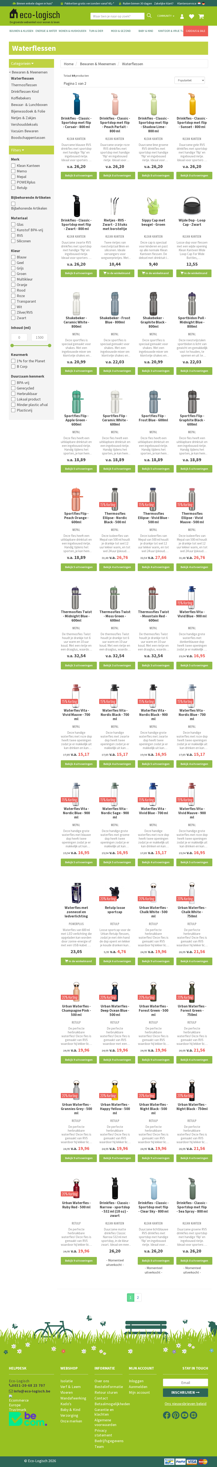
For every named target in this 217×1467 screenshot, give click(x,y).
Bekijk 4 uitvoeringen (117, 567)
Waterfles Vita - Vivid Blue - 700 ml (153, 810)
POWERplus (26, 182)
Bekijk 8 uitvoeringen (79, 175)
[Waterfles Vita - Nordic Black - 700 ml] (115, 696)
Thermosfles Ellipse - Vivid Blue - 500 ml (153, 517)
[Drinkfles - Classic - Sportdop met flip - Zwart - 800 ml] (76, 206)
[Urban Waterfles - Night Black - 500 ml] (153, 1090)
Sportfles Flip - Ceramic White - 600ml (115, 420)
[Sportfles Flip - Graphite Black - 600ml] (192, 401)
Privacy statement (103, 1432)
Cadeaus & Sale (195, 31)
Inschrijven (183, 1392)
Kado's (66, 1404)
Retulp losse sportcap (115, 909)
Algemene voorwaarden (105, 1422)
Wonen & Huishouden (71, 31)
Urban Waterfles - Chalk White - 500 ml (153, 911)
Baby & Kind (146, 31)
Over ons (102, 1381)
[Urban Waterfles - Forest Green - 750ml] (192, 992)
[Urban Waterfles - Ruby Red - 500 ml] (76, 1189)
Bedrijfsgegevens (108, 1441)
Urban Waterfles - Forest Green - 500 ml (153, 1010)
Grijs (20, 268)
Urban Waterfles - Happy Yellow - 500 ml (115, 1108)
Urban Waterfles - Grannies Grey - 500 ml (76, 1108)
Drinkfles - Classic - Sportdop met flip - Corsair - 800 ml (76, 122)
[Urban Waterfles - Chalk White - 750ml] (192, 893)
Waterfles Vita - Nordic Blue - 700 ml (192, 714)
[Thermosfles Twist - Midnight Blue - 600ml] (76, 598)
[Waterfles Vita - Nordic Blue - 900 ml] (76, 794)
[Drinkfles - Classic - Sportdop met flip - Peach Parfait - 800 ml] (115, 104)
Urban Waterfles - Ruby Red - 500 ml (76, 1204)
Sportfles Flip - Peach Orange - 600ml (76, 517)
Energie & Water (46, 31)
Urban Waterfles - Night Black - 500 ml (153, 1108)
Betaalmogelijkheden (108, 1404)
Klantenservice (186, 3)
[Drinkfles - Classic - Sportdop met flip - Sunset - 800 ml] (192, 104)
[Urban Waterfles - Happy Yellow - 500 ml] (115, 1090)
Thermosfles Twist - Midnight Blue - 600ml (76, 616)
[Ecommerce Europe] (31, 1395)
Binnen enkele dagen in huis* (34, 3)
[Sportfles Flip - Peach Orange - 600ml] (76, 499)
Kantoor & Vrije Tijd (170, 31)
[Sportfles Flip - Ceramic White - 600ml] (115, 401)
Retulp (22, 187)
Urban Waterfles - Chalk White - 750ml (192, 911)
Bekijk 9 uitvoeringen (156, 961)
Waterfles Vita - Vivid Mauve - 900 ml (192, 813)
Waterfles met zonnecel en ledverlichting (76, 911)
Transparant (26, 301)
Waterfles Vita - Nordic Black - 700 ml (115, 714)
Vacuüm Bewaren (24, 130)
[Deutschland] (203, 3)
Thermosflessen (24, 84)
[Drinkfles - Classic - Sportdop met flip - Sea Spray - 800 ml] (192, 1189)
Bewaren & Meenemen (98, 63)
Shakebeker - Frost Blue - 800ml (115, 320)
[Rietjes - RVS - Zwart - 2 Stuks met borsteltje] (115, 206)
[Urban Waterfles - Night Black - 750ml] (192, 1090)
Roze (21, 295)
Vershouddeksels (24, 124)
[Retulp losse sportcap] (115, 893)
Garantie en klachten (104, 1412)
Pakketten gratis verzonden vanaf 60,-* (89, 3)
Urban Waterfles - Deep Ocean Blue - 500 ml (115, 1010)
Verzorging (69, 1415)
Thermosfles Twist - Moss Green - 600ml (115, 616)
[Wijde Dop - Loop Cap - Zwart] (192, 206)
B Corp (22, 366)
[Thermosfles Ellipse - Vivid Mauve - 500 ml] (192, 499)
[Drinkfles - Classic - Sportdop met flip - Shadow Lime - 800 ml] (153, 104)
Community (164, 16)
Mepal (21, 176)
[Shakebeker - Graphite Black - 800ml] (153, 304)
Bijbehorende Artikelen (29, 208)
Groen (21, 273)
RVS (20, 235)
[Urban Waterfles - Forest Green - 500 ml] (153, 992)
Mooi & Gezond (121, 31)
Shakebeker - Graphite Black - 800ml (153, 322)
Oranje (22, 284)
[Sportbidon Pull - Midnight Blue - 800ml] (192, 304)
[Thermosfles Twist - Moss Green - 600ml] (115, 598)
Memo (22, 171)
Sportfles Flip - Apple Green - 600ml (76, 420)
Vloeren (66, 1392)
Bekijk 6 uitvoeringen (117, 961)
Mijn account (139, 1392)
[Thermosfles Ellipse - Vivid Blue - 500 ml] (153, 499)
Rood (21, 290)
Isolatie (66, 1381)
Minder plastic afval (32, 404)
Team (99, 1446)
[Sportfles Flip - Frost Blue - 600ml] (153, 401)
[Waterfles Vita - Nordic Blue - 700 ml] (192, 696)
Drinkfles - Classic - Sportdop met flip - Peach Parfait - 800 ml (115, 124)
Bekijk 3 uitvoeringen (79, 371)
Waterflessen (22, 78)
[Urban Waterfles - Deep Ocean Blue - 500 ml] (115, 992)
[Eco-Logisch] (33, 13)
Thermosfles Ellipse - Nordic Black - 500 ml (115, 517)
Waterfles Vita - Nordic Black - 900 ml (153, 714)
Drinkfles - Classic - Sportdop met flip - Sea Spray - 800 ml (192, 1207)
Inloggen (136, 1381)
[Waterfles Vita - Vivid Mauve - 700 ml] (76, 696)
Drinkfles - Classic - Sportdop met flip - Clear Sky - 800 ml (153, 1207)
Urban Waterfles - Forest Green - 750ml (192, 1010)
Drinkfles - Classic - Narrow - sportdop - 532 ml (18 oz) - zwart (115, 1209)
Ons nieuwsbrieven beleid (186, 1403)
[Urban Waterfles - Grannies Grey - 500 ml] (76, 1090)
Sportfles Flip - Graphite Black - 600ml (192, 420)
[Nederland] (199, 3)
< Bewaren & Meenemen (28, 72)
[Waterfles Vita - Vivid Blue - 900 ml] (192, 598)
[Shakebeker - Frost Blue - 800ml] (115, 304)
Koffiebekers (21, 98)
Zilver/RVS (25, 312)
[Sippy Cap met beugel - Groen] (153, 206)
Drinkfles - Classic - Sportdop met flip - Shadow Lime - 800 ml (153, 124)
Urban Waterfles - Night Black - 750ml (192, 1106)
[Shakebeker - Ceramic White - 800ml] (76, 304)
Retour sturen (106, 1392)
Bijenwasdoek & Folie (28, 111)
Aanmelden (138, 1386)
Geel (20, 262)
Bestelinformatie (108, 1386)
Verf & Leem (70, 1386)
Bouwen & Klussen (21, 31)
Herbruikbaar (27, 393)
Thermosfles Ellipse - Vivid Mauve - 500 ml (192, 517)
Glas (20, 224)
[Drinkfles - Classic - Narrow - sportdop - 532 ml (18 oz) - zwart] (115, 1189)
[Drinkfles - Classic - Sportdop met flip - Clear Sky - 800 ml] (153, 1189)
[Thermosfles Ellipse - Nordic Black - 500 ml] (115, 499)
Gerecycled (25, 388)
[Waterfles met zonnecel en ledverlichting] (76, 893)
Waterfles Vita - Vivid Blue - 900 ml (192, 613)
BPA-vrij (23, 382)
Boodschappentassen (28, 137)
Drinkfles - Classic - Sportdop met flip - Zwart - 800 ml (76, 224)
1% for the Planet (31, 361)
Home (69, 63)
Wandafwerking (73, 1398)
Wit (19, 307)
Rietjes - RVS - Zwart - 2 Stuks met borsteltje (115, 224)
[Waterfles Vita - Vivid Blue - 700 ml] (153, 794)
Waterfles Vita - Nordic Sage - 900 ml (115, 813)
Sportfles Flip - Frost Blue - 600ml (153, 417)
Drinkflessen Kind (25, 91)
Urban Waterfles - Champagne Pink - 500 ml (76, 1010)
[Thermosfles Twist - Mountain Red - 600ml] (153, 598)
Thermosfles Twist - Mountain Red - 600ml (153, 616)
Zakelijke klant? (164, 3)
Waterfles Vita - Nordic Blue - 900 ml (76, 813)
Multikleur (25, 279)
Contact (101, 1398)
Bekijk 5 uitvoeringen (79, 469)
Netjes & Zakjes (23, 117)
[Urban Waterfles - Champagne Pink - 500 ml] (76, 992)
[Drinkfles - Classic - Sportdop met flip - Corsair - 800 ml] (76, 104)
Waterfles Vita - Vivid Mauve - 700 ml (76, 714)
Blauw (21, 257)
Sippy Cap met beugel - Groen (153, 222)
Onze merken (71, 1421)
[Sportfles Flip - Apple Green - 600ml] (76, 401)
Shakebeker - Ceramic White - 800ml (76, 322)
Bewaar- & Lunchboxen (29, 104)
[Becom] (31, 1411)
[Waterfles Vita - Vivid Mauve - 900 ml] (192, 794)
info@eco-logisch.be (31, 1391)
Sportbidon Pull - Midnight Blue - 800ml (192, 322)
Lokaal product (29, 399)
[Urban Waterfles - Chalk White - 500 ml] (153, 893)
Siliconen (24, 241)
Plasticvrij (24, 410)
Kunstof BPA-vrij (30, 230)
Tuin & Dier (96, 31)
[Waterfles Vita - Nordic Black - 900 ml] (153, 696)
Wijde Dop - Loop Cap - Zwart (192, 222)
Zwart (21, 318)
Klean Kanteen (28, 165)
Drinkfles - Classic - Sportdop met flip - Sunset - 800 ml (192, 122)
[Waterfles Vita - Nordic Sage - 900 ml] (115, 794)
